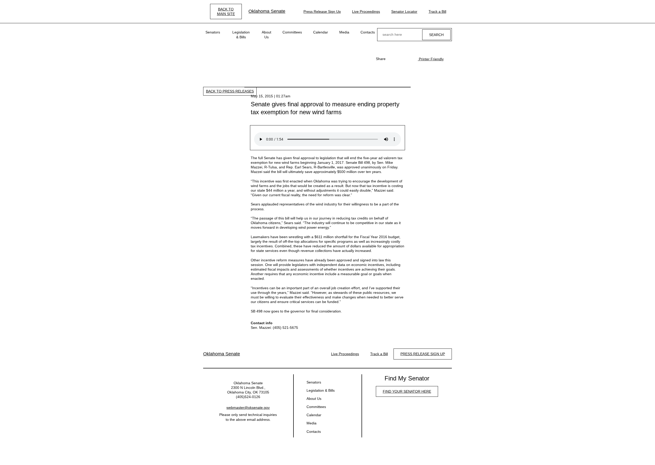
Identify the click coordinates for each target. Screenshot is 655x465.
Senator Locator (404, 11)
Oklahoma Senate (266, 11)
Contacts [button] (368, 32)
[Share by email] (409, 59)
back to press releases (230, 91)
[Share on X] (400, 59)
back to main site (226, 11)
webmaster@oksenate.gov (248, 407)
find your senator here (407, 391)
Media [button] (344, 32)
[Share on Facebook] (392, 59)
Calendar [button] (320, 32)
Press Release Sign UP (422, 354)
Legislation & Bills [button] (241, 34)
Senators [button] (212, 32)
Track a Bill (437, 11)
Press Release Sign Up (322, 11)
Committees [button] (292, 32)
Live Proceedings (366, 11)
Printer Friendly (431, 59)
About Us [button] (266, 34)
